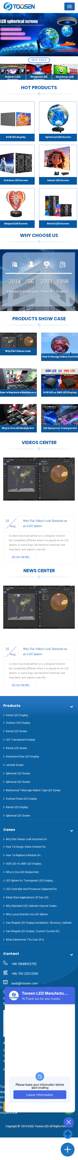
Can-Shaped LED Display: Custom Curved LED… (33, 931)
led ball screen (15, 765)
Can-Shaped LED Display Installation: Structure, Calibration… (40, 922)
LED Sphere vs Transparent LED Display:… (30, 880)
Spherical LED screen (18, 773)
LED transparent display (20, 739)
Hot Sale (39, 60)
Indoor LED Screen (58, 180)
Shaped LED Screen (16, 223)
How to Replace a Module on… (24, 855)
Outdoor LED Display (18, 722)
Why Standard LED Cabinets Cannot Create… (32, 905)
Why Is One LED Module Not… (23, 872)
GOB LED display (16, 137)
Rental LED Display (17, 807)
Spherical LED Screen (58, 137)
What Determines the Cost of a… (26, 939)
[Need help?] (68, 1150)
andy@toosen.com (24, 983)
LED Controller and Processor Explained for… (32, 889)
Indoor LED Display (17, 715)
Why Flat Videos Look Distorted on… (27, 839)
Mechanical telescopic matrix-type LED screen (33, 790)
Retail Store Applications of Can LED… (28, 897)
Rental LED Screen (58, 223)
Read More (21, 557)
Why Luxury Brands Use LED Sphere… (28, 914)
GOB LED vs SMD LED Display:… (25, 863)
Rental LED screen (16, 731)
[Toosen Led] (25, 6)
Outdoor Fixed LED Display (21, 798)
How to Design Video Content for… (26, 846)
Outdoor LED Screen (16, 180)
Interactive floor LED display (22, 756)
